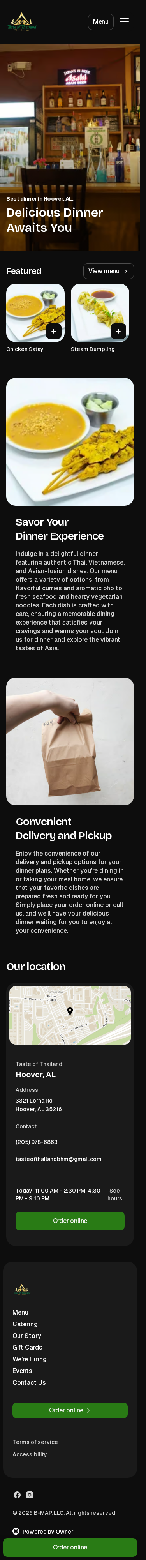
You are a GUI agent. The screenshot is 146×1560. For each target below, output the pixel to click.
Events (22, 1371)
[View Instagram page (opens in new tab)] (29, 1495)
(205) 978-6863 (37, 1143)
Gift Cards (27, 1347)
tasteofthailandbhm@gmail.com (59, 1161)
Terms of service (35, 1441)
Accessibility (29, 1454)
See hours (114, 1194)
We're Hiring (29, 1359)
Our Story (26, 1336)
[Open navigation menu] (124, 22)
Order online (70, 1221)
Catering (25, 1324)
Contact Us (29, 1382)
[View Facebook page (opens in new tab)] (17, 1495)
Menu (101, 22)
